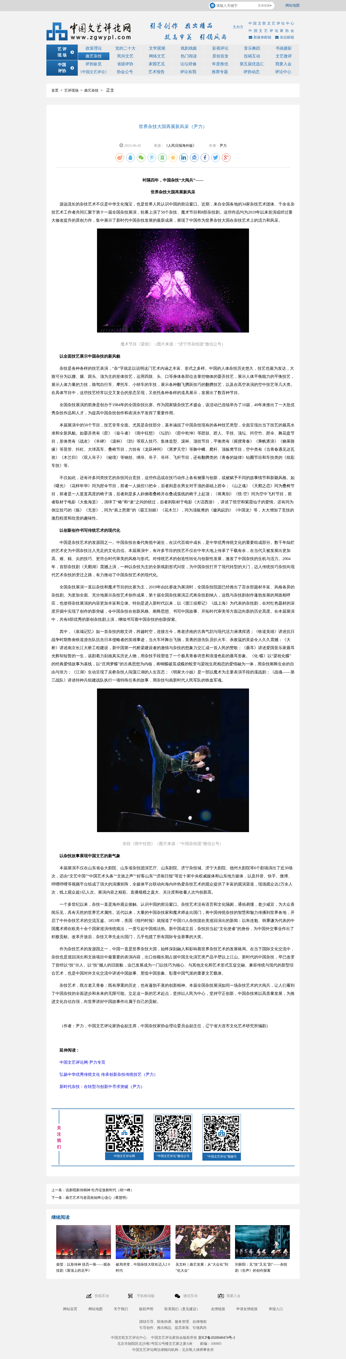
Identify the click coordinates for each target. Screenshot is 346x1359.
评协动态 (251, 72)
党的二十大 (125, 48)
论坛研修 (188, 64)
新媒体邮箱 (262, 37)
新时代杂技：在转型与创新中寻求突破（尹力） (102, 1086)
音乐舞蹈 (252, 48)
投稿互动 (252, 56)
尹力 (223, 146)
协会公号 (125, 72)
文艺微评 (284, 56)
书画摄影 (284, 48)
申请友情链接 (247, 1309)
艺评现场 (71, 90)
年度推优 (220, 64)
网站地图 (292, 5)
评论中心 (283, 72)
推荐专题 (220, 72)
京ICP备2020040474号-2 (216, 1338)
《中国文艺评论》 (93, 72)
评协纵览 (93, 64)
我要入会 (283, 64)
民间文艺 (125, 56)
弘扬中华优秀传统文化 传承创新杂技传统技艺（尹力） (109, 1074)
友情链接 (218, 1309)
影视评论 (220, 48)
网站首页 (70, 1309)
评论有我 (188, 72)
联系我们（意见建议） (182, 1309)
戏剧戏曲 (189, 48)
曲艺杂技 (94, 56)
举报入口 (276, 1309)
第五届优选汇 (252, 64)
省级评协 (125, 64)
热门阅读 (189, 56)
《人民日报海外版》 (180, 146)
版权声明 (146, 1309)
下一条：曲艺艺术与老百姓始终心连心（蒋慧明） (90, 1198)
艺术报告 (156, 72)
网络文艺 (157, 56)
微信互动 (191, 1296)
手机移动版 (146, 1296)
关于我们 (121, 1309)
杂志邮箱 (287, 37)
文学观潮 (157, 48)
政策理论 (94, 48)
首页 (55, 90)
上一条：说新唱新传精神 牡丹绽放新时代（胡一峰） (92, 1190)
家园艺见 (157, 64)
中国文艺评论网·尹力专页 (82, 1062)
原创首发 (220, 56)
